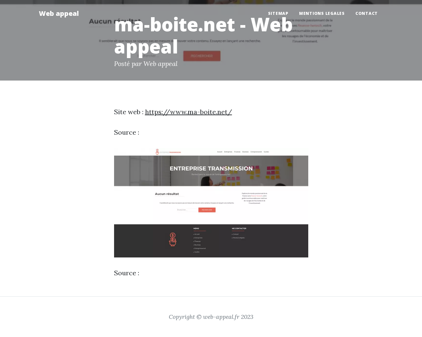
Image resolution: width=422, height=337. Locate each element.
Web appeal (59, 13)
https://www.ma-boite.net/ (188, 112)
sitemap (278, 13)
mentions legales (322, 13)
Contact (366, 13)
